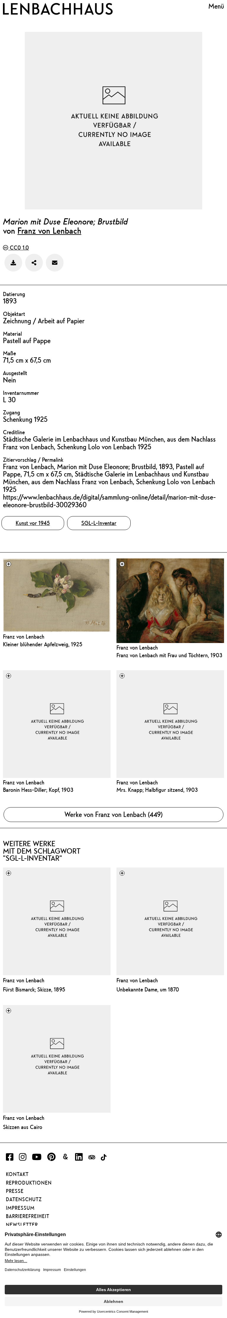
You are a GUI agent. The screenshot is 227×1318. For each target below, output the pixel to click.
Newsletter (22, 1224)
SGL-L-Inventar (98, 523)
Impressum (20, 1208)
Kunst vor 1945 (33, 523)
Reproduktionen (29, 1182)
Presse (15, 1191)
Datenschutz (24, 1199)
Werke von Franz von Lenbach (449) (113, 814)
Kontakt (17, 1174)
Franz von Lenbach (49, 230)
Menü (216, 6)
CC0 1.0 (18, 247)
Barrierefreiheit (27, 1216)
